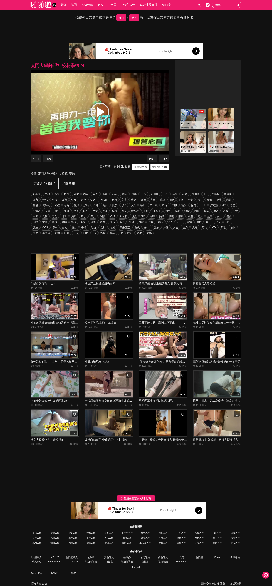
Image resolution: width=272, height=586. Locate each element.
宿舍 (199, 222)
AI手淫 (36, 194)
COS (45, 227)
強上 (162, 199)
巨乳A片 (181, 533)
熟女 (139, 233)
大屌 (105, 210)
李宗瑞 (46, 233)
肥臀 (219, 199)
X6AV (217, 557)
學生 (35, 233)
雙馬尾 (46, 205)
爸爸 (232, 205)
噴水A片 (126, 543)
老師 (124, 194)
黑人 (112, 233)
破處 (76, 194)
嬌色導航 (163, 557)
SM (143, 216)
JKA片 (217, 533)
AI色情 (166, 4)
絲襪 (54, 222)
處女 (190, 199)
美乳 (175, 194)
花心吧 (109, 561)
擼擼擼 (127, 557)
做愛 (57, 194)
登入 (134, 17)
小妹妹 (103, 199)
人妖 (165, 194)
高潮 (57, 233)
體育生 (228, 194)
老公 (54, 216)
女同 (45, 222)
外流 (131, 222)
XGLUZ (55, 557)
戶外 (95, 205)
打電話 (214, 205)
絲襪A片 (36, 543)
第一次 (154, 205)
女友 (175, 227)
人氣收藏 (87, 4)
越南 (209, 216)
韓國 (225, 210)
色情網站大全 (73, 557)
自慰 (47, 194)
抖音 (64, 216)
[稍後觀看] (265, 575)
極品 (167, 210)
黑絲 (86, 205)
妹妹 (166, 227)
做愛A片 (54, 533)
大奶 (149, 233)
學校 (54, 199)
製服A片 (163, 533)
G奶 (92, 199)
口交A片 (36, 538)
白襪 (64, 199)
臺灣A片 (36, 533)
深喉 (35, 222)
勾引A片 (217, 538)
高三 (179, 222)
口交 (76, 233)
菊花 (177, 210)
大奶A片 (109, 533)
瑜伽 (184, 205)
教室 (206, 210)
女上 (219, 216)
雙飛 (35, 205)
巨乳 (129, 233)
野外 (105, 205)
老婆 (112, 227)
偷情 (233, 227)
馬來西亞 (125, 227)
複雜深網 (163, 561)
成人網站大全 (37, 557)
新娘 (209, 199)
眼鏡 (181, 216)
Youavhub (181, 561)
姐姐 (93, 227)
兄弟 (114, 199)
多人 (146, 227)
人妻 (194, 227)
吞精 (55, 227)
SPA (57, 210)
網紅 (57, 205)
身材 (141, 222)
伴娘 (76, 205)
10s (48, 158)
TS (205, 194)
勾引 (227, 222)
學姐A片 (181, 543)
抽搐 (161, 216)
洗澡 (73, 222)
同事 (134, 194)
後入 (170, 222)
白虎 (137, 227)
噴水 (83, 216)
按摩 (103, 233)
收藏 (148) (161, 167)
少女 (133, 205)
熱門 (74, 4)
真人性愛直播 (148, 4)
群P (171, 199)
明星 (105, 194)
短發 (73, 199)
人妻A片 (163, 538)
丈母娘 (37, 210)
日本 (93, 222)
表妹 (102, 222)
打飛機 (195, 194)
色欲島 (91, 557)
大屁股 (123, 216)
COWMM (73, 561)
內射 (85, 194)
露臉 (156, 227)
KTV (213, 227)
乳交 (124, 210)
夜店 (112, 222)
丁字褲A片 (127, 533)
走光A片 (235, 543)
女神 (103, 227)
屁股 (146, 210)
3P (121, 233)
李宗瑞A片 (145, 543)
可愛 (184, 194)
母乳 (45, 199)
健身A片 (145, 538)
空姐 (64, 227)
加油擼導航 (127, 561)
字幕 (124, 199)
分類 (63, 4)
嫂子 (208, 222)
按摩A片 (199, 533)
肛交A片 (90, 538)
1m (36, 158)
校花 (65, 173)
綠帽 (187, 210)
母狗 (204, 227)
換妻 (235, 210)
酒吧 (171, 216)
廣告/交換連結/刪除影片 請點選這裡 (220, 583)
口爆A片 (235, 533)
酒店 (73, 216)
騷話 (133, 199)
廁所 (200, 216)
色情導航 (145, 557)
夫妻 (152, 199)
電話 (160, 222)
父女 (95, 210)
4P (224, 205)
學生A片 (72, 538)
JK (94, 233)
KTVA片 (109, 538)
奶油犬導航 (91, 561)
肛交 (223, 227)
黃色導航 (109, 557)
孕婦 (66, 205)
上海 (143, 194)
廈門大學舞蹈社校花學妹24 (57, 65)
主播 (180, 199)
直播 (47, 210)
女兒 (45, 216)
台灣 (95, 194)
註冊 (121, 17)
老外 (228, 199)
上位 (203, 205)
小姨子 (157, 210)
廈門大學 (44, 173)
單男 (35, 216)
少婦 (150, 222)
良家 (35, 199)
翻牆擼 (145, 561)
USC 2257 (36, 573)
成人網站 (37, 561)
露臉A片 (90, 543)
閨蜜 (102, 216)
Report (72, 573)
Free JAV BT (55, 561)
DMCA (54, 573)
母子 (122, 222)
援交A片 (235, 538)
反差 (35, 227)
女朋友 (154, 194)
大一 (200, 199)
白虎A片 (199, 538)
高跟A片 (217, 543)
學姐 (216, 210)
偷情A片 (126, 538)
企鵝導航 (235, 557)
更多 (101, 4)
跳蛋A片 (90, 533)
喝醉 (152, 216)
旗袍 (143, 199)
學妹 (72, 173)
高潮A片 (54, 538)
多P (124, 205)
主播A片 (163, 543)
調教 (114, 205)
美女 (93, 216)
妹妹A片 (181, 538)
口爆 (66, 233)
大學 (83, 199)
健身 (185, 227)
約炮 (164, 205)
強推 (142, 205)
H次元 (181, 557)
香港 (83, 227)
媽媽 (83, 222)
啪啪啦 (34, 583)
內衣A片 (72, 543)
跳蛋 (134, 216)
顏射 (114, 194)
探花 (193, 205)
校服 (112, 216)
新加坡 (135, 210)
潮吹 (196, 210)
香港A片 (109, 543)
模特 (114, 210)
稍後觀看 (141, 167)
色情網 (199, 557)
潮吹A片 (54, 543)
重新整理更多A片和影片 (137, 498)
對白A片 (145, 533)
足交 (218, 222)
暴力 (66, 210)
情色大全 (129, 4)
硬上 (76, 210)
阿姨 (86, 233)
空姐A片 (72, 533)
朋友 (85, 210)
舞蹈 (64, 222)
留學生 (215, 194)
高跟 (174, 205)
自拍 (66, 194)
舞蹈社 (55, 173)
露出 (74, 227)
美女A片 (199, 543)
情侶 (229, 216)
